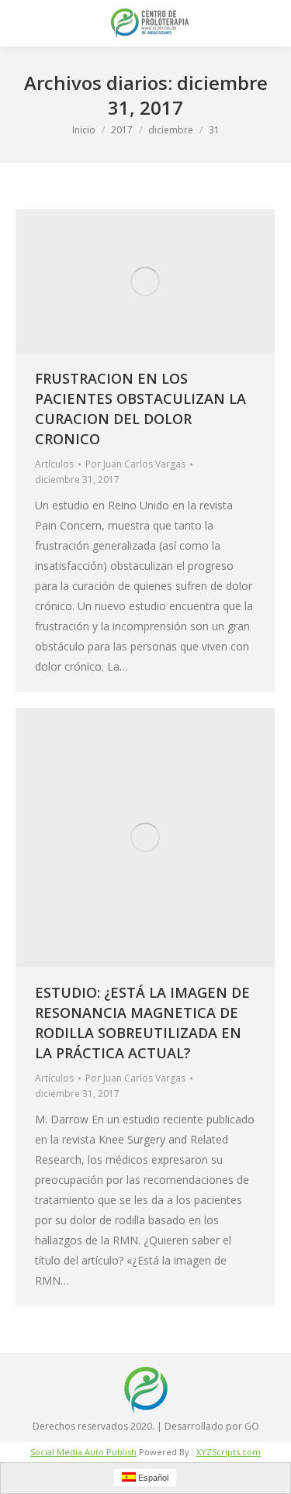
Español (152, 1477)
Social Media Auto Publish (83, 1452)
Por (135, 464)
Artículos (54, 464)
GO (251, 1426)
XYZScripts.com (228, 1452)
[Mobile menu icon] (25, 23)
